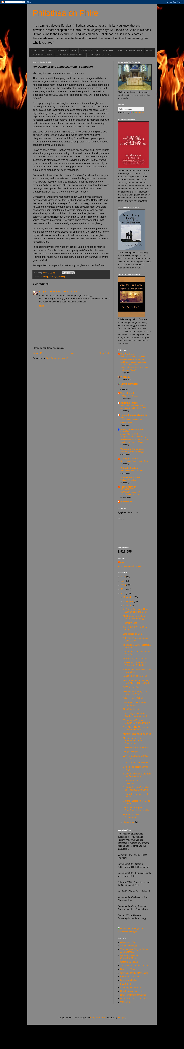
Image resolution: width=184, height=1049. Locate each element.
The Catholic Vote (131, 709)
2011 (123, 593)
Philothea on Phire (65, 13)
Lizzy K (43, 291)
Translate (139, 112)
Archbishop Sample (134, 50)
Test (122, 386)
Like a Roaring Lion (132, 634)
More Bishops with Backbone (137, 734)
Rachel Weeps (130, 623)
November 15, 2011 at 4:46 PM (62, 291)
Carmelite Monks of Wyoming (134, 973)
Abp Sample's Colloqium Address (70, 55)
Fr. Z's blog (125, 984)
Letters (149, 50)
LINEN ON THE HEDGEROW (128, 488)
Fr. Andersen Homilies (112, 50)
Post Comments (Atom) (57, 358)
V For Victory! (126, 1002)
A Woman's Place (128, 942)
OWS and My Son (131, 687)
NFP (51, 50)
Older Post (104, 353)
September (128, 822)
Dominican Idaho (128, 980)
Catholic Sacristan (129, 468)
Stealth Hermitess (129, 384)
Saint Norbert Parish (130, 477)
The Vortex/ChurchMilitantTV (134, 965)
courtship (44, 276)
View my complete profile (130, 566)
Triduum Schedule (128, 480)
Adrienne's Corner (129, 403)
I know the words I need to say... (133, 416)
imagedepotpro (97, 1017)
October (127, 605)
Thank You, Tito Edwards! (135, 658)
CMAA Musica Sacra (130, 976)
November (128, 601)
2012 (123, 589)
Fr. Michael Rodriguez (90, 50)
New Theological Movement (133, 995)
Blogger (121, 1017)
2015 (123, 576)
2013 (123, 585)
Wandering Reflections (132, 449)
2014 (123, 581)
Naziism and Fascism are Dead (134, 461)
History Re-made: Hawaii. (131, 470)
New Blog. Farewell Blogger (132, 451)
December (128, 597)
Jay (122, 562)
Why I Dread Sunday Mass (135, 763)
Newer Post (39, 353)
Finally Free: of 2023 (129, 396)
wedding (61, 276)
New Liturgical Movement (132, 991)
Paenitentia (126, 501)
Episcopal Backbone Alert (135, 747)
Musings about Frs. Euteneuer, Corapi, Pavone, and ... (133, 740)
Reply (42, 306)
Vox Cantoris (127, 354)
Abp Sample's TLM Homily (99, 55)
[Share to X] (68, 272)
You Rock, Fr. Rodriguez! (135, 676)
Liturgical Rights (130, 751)
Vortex (74, 50)
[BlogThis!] (65, 272)
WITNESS (125, 377)
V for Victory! (127, 393)
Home (33, 50)
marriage (53, 276)
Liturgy (42, 50)
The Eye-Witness (129, 458)
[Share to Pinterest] (73, 272)
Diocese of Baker (128, 969)
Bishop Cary (62, 50)
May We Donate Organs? (41, 55)
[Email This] (63, 272)
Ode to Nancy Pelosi (133, 698)
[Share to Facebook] (70, 272)
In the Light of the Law (130, 987)
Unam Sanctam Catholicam (133, 998)
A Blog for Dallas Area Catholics (131, 430)
